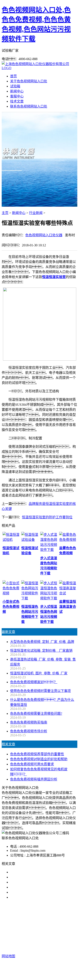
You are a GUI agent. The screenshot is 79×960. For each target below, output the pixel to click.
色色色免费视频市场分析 (28, 731)
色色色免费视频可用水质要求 (32, 764)
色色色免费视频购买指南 (28, 722)
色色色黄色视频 (55, 924)
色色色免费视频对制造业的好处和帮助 (38, 759)
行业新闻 (36, 213)
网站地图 (45, 942)
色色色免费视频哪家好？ (32, 872)
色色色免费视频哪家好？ (33, 682)
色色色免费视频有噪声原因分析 (33, 779)
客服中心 (17, 96)
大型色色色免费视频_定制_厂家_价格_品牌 (42, 642)
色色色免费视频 (28, 924)
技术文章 (17, 101)
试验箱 (15, 86)
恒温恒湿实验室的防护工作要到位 (47, 517)
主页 (5, 213)
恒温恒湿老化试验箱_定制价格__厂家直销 (41, 650)
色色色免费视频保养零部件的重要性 (37, 754)
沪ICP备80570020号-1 (39, 947)
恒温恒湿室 (45, 929)
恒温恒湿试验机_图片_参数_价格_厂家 (38, 673)
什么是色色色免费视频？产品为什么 (40, 877)
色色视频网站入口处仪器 (43, 235)
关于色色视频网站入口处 (28, 81)
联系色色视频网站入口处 (28, 106)
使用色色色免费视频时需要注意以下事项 (40, 691)
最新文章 (8, 632)
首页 (13, 76)
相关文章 (8, 744)
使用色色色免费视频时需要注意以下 (37, 882)
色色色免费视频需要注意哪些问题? (36, 713)
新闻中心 (17, 91)
